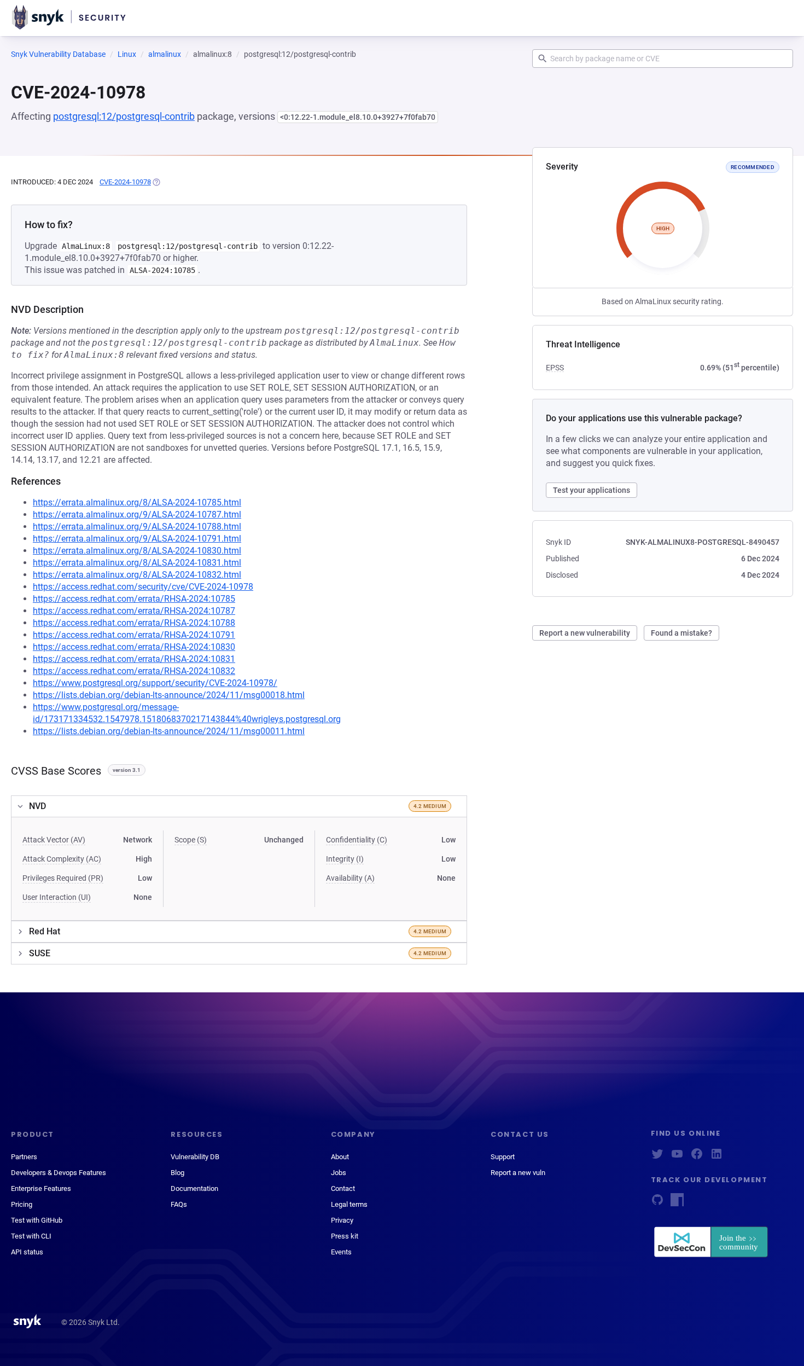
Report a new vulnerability (584, 633)
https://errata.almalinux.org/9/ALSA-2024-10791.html (137, 538)
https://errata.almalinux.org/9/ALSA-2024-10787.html (137, 514)
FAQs (179, 1204)
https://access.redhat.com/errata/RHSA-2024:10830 (134, 647)
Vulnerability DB (195, 1157)
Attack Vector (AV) (53, 839)
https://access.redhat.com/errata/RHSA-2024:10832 (134, 671)
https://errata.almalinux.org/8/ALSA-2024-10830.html (137, 550)
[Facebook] (696, 1157)
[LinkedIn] (716, 1157)
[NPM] (677, 1203)
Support (503, 1157)
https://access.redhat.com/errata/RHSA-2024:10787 (134, 611)
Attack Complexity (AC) (61, 859)
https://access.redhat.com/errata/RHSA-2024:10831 (134, 659)
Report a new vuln (518, 1173)
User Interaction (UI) (56, 897)
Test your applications (591, 490)
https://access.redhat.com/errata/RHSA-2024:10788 (134, 623)
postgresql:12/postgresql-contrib (124, 116)
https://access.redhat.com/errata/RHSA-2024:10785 (134, 599)
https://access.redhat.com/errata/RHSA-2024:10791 (134, 635)
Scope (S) (190, 839)
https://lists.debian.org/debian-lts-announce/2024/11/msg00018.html (169, 695)
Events (341, 1252)
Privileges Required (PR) (62, 878)
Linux (127, 54)
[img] (156, 182)
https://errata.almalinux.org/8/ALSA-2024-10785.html (137, 502)
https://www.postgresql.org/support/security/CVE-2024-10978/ (155, 683)
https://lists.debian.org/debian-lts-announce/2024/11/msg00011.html (169, 731)
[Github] (657, 1203)
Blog (177, 1173)
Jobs (338, 1173)
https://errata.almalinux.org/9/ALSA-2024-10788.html (137, 526)
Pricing (21, 1204)
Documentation (194, 1188)
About (340, 1157)
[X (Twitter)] (657, 1157)
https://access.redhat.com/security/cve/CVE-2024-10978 (143, 587)
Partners (24, 1157)
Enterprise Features (41, 1188)
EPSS (555, 367)
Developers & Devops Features (58, 1173)
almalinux (164, 54)
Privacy (342, 1220)
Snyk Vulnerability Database (58, 54)
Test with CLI (31, 1236)
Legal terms (349, 1204)
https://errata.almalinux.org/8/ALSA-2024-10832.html (137, 574)
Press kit (344, 1236)
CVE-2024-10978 (125, 182)
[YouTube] (677, 1157)
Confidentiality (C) (356, 839)
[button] (239, 806)
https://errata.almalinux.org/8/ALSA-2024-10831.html (137, 562)
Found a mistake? (681, 633)
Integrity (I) (345, 859)
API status (27, 1252)
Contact (343, 1188)
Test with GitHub (36, 1220)
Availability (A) (350, 878)
